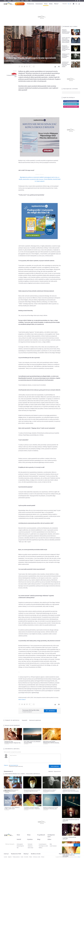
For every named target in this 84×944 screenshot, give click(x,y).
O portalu (5, 856)
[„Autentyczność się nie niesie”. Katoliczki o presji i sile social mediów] (75, 65)
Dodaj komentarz (55, 766)
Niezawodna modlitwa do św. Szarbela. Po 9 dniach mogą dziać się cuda (66, 48)
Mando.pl (26, 853)
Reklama (30, 856)
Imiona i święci (30, 847)
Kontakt (22, 856)
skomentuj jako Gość (14, 765)
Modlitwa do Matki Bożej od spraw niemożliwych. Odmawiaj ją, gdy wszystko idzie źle (50, 808)
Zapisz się (77, 845)
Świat (18, 835)
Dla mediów (26, 856)
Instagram (79, 0)
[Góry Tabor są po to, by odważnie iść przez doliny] (32, 734)
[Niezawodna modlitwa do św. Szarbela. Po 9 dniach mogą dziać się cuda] (75, 48)
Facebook (75, 0)
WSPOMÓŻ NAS (77, 853)
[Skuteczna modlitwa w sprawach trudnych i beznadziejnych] (75, 32)
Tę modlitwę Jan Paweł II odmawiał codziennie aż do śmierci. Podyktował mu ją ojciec (32, 808)
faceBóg (26, 0)
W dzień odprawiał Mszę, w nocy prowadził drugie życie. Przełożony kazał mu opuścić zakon (66, 40)
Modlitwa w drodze (16, 0)
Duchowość (11, 61)
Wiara (45, 4)
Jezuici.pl (6, 853)
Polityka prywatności (16, 856)
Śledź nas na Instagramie (72, 106)
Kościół (64, 821)
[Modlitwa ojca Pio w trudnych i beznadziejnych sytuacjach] (75, 56)
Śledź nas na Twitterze (71, 104)
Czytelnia (30, 839)
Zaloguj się (6, 765)
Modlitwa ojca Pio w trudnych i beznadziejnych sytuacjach (66, 55)
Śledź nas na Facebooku (71, 101)
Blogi (22, 0)
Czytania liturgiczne (42, 844)
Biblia (5, 0)
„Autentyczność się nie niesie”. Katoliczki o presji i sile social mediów (66, 64)
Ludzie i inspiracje (53, 845)
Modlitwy (40, 847)
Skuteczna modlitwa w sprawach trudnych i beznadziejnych (66, 31)
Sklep (31, 0)
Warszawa (65, 3)
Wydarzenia (30, 4)
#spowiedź (24, 720)
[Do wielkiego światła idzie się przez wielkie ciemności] (71, 800)
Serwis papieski (20, 844)
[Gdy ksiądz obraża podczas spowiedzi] (71, 830)
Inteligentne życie (51, 835)
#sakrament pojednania (35, 720)
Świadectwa (30, 845)
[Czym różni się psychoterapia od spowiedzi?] (71, 812)
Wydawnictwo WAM (16, 853)
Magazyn (9, 0)
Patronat (42, 856)
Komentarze (39, 4)
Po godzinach (41, 835)
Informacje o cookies (36, 856)
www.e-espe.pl (21, 699)
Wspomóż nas (52, 710)
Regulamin (10, 856)
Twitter (77, 0)
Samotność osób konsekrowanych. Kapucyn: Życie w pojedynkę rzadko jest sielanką (12, 743)
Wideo (51, 4)
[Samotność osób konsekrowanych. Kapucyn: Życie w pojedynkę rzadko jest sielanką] (13, 734)
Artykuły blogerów (20, 845)
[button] (73, 4)
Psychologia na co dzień (43, 845)
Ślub (17, 847)
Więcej (56, 3)
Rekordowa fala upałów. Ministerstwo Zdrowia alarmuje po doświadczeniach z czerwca (51, 743)
